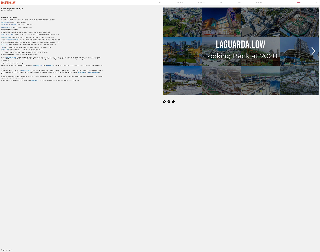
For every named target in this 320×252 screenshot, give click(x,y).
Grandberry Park (11, 57)
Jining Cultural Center (7, 34)
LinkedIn (168, 101)
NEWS (239, 2)
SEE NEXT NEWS (7, 250)
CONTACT (259, 2)
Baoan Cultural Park (6, 27)
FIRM (221, 2)
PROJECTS (180, 2)
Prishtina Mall (5, 49)
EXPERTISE (201, 2)
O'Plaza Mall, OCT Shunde (8, 24)
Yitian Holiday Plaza (12, 39)
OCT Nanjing (4, 44)
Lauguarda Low (5, 2)
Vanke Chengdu (5, 37)
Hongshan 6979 (5, 22)
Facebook (164, 101)
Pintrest (173, 101)
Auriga (3, 47)
